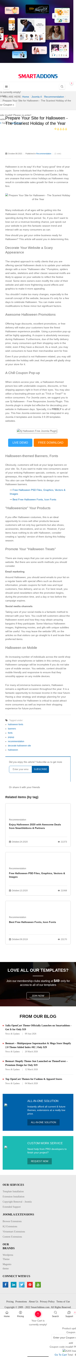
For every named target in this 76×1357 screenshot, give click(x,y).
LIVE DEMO (20, 442)
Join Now (38, 995)
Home (7, 1316)
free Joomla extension (28, 413)
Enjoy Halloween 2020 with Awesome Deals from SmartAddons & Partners (35, 826)
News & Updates (12, 1034)
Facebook (6, 1285)
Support (69, 1316)
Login (55, 16)
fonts (10, 733)
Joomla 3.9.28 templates (46, 417)
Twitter (22, 1285)
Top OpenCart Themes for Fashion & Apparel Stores (33, 1079)
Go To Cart (30, 1312)
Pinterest (30, 1285)
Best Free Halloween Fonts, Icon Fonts (34, 499)
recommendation (16, 741)
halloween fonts (15, 724)
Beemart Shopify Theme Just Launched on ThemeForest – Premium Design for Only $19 (36, 1063)
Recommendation (43, 154)
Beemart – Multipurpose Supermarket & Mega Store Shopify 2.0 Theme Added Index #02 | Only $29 (38, 1045)
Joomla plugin (13, 405)
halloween (13, 750)
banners (12, 728)
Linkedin (14, 1285)
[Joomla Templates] (38, 76)
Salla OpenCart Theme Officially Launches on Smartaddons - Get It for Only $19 (38, 1027)
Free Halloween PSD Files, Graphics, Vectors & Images (37, 875)
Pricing (20, 1316)
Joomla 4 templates (16, 417)
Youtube (38, 1285)
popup (11, 737)
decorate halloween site (19, 745)
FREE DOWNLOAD (50, 442)
